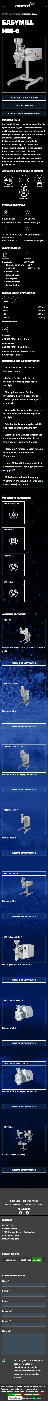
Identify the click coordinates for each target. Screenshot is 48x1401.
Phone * (5, 1301)
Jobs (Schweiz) (30, 1201)
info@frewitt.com (10, 1238)
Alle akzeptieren (14, 1394)
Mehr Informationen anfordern (24, 113)
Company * (7, 1311)
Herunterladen (13, 1204)
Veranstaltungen (34, 1204)
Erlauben (37, 1260)
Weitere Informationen (24, 662)
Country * (6, 1321)
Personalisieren (15, 1398)
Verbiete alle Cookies (32, 1394)
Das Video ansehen (24, 105)
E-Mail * (6, 1291)
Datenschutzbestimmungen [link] (31, 1398)
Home (5, 14)
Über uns (15, 1201)
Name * (5, 1281)
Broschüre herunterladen (24, 97)
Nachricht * (7, 1331)
